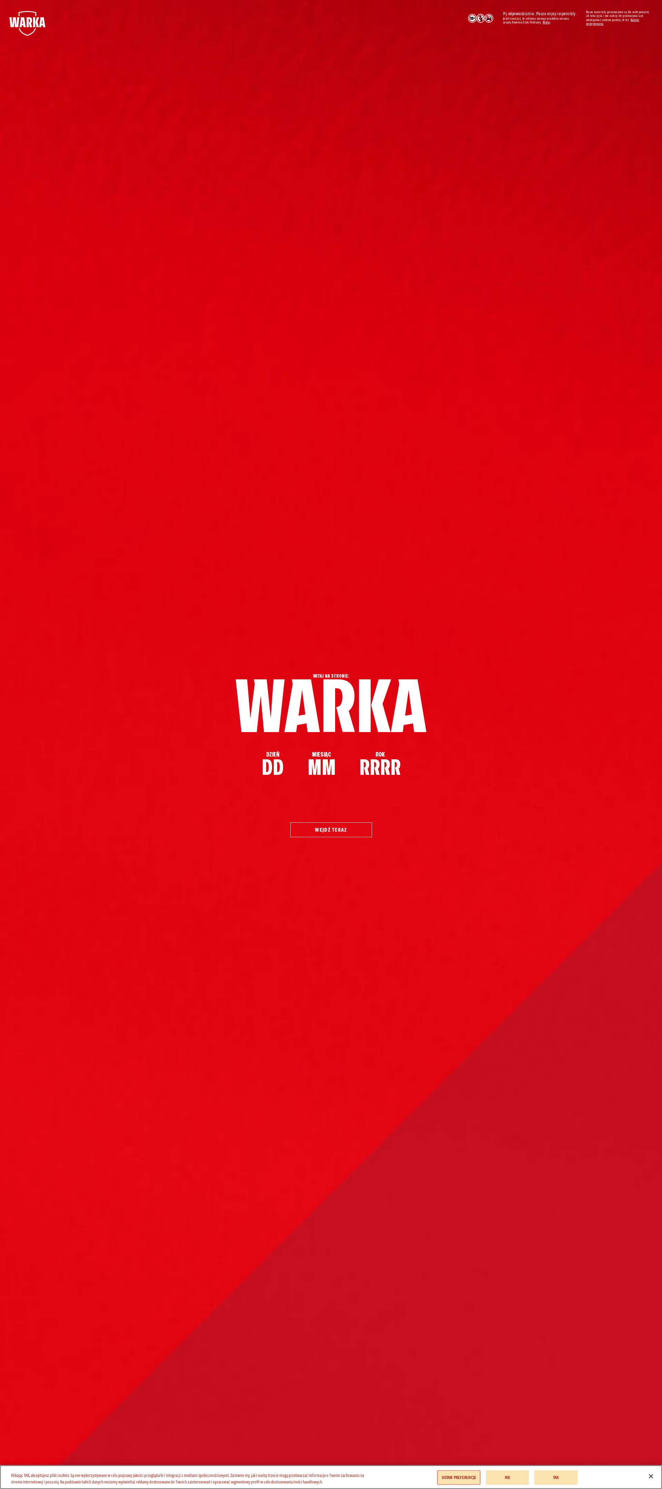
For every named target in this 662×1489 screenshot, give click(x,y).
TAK (556, 1477)
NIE (507, 1477)
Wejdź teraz (331, 830)
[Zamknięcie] (651, 1476)
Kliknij (547, 22)
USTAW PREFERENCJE (459, 1477)
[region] (331, 1477)
